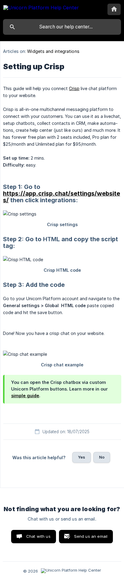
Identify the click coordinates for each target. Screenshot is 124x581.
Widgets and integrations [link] (53, 51)
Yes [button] (81, 457)
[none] (41, 9)
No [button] (101, 457)
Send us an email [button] (90, 536)
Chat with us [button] (38, 536)
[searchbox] (62, 27)
